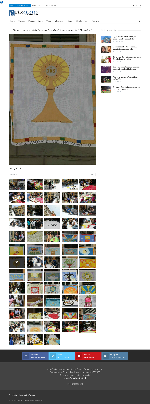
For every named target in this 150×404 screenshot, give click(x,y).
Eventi (40, 21)
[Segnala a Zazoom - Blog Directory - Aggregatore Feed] (1, 2)
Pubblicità (36, 5)
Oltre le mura (81, 21)
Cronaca (21, 21)
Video (48, 21)
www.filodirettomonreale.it (59, 369)
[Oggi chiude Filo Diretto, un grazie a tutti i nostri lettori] (106, 39)
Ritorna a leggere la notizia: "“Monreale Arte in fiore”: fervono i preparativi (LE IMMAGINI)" (52, 30)
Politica (31, 21)
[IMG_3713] (17, 184)
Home (12, 21)
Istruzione (59, 21)
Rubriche (95, 21)
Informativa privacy (49, 5)
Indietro (14, 174)
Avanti (91, 174)
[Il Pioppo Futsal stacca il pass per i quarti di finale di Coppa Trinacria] (106, 90)
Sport (70, 21)
